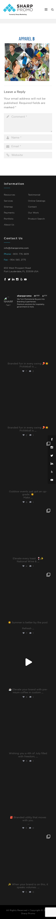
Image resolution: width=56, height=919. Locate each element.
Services (8, 201)
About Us (9, 225)
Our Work (33, 213)
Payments (9, 213)
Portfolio (8, 219)
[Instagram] (49, 357)
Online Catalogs (36, 201)
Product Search (36, 219)
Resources (9, 195)
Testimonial (34, 195)
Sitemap (8, 207)
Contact (32, 207)
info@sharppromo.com (16, 248)
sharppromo (27, 315)
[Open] (28, 336)
